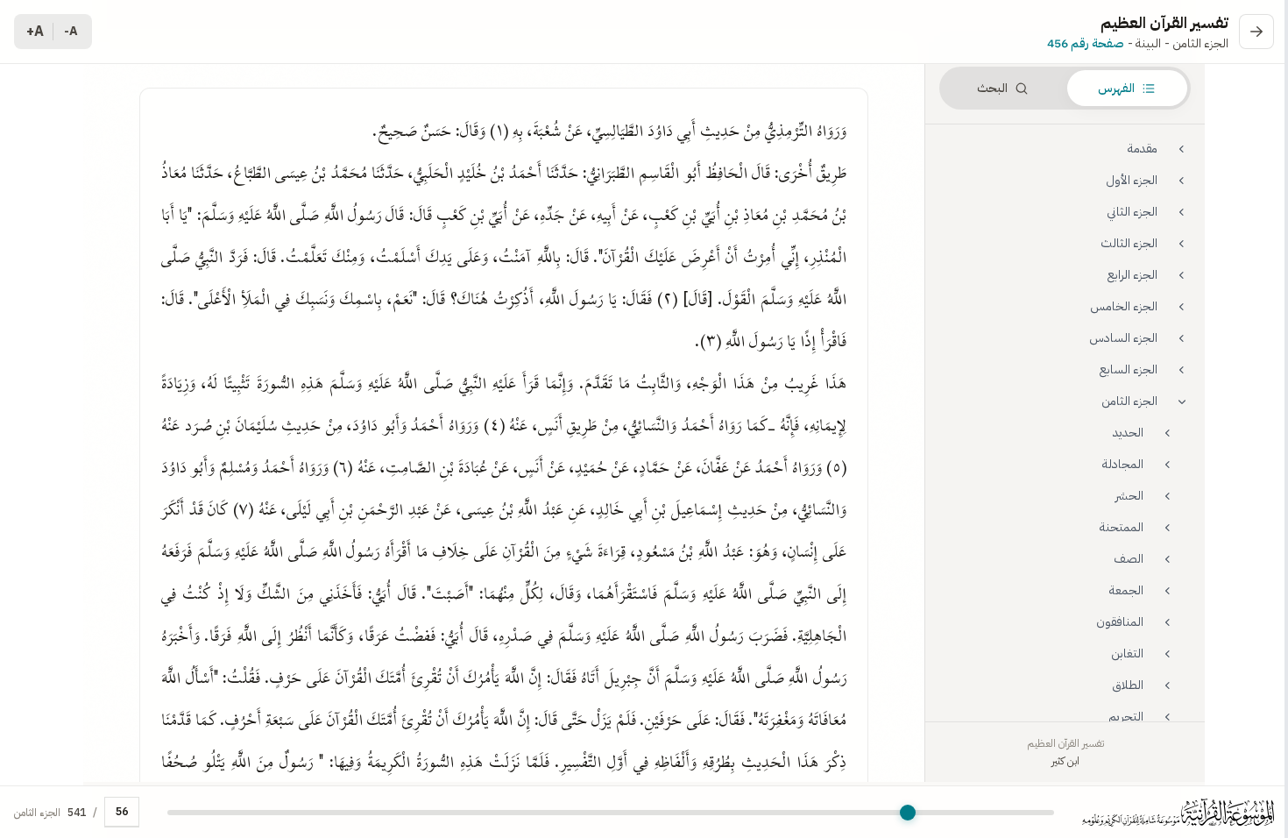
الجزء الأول (1131, 180)
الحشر (1129, 495)
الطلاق (1127, 685)
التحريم (1125, 716)
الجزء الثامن (1129, 401)
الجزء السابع (1128, 369)
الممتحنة (1121, 527)
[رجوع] (1256, 31)
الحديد (1128, 432)
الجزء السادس (1123, 338)
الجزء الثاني (1132, 211)
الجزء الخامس (1123, 306)
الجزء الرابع (1132, 275)
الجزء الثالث (1128, 243)
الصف (1128, 559)
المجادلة (1122, 464)
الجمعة (1126, 590)
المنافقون (1119, 622)
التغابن (1127, 653)
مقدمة (1142, 148)
